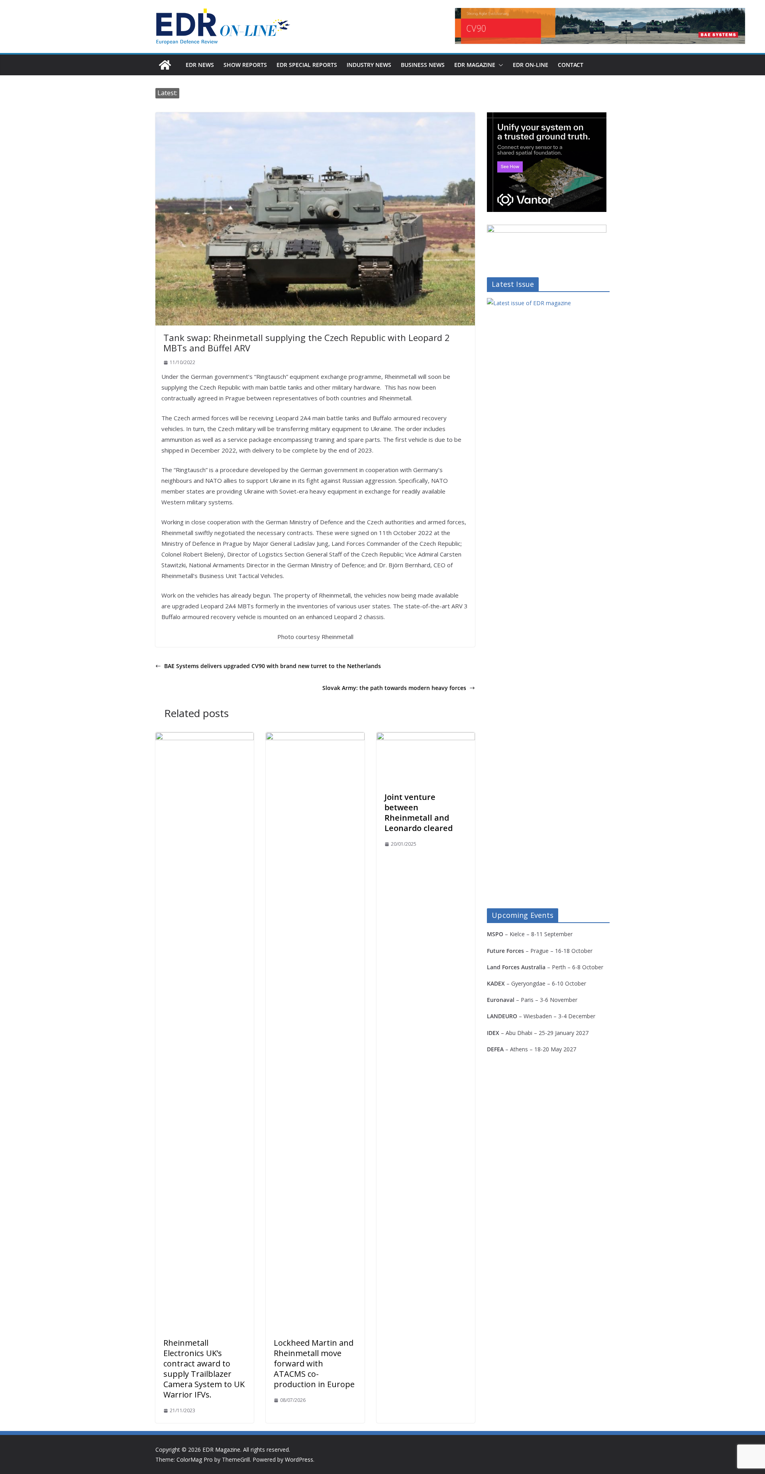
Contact (570, 65)
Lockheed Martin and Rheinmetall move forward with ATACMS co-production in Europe (314, 1363)
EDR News (200, 65)
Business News (423, 65)
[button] (499, 65)
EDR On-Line (530, 65)
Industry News (369, 65)
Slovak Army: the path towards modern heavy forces (394, 688)
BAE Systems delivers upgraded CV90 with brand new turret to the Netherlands (272, 666)
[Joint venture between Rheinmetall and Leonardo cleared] (426, 737)
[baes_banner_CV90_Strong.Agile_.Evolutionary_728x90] (600, 26)
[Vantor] (546, 117)
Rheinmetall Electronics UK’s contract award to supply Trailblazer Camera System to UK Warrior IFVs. (204, 1368)
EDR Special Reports (307, 65)
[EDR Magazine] (165, 65)
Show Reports (245, 65)
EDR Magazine (474, 65)
